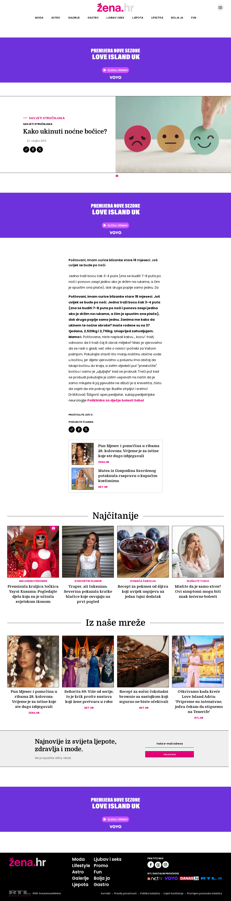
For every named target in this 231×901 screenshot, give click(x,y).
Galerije (74, 17)
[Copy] (26, 152)
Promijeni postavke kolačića (204, 893)
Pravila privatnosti (125, 893)
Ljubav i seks (115, 17)
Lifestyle (157, 17)
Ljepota (137, 17)
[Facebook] (33, 152)
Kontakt (106, 893)
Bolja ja (177, 17)
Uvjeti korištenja (173, 893)
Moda (39, 17)
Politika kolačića (150, 893)
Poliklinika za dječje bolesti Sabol (115, 400)
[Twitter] (40, 152)
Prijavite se (170, 754)
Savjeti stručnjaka (47, 118)
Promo (101, 866)
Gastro (93, 17)
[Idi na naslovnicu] (115, 11)
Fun (193, 17)
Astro (55, 17)
